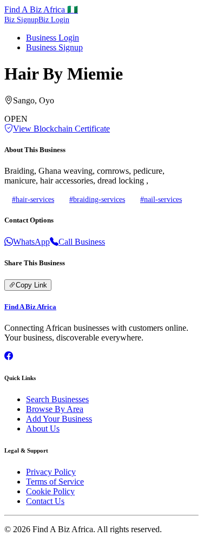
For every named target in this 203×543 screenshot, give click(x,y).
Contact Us (45, 501)
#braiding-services (97, 199)
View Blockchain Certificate (61, 128)
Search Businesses (57, 399)
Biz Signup (21, 20)
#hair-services (33, 199)
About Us (43, 428)
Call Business (81, 241)
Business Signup (54, 47)
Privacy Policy (51, 471)
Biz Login (53, 20)
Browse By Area (54, 409)
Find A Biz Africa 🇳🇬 (41, 9)
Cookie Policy (50, 491)
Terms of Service (55, 481)
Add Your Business (59, 418)
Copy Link (31, 285)
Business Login (52, 37)
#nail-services (161, 199)
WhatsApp (31, 241)
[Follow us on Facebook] (8, 356)
